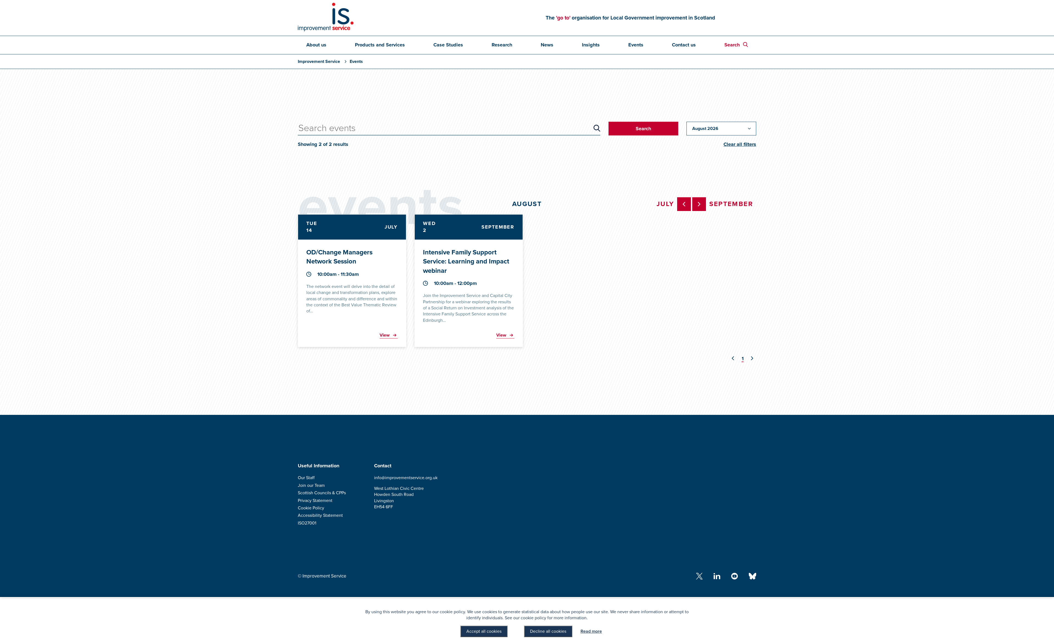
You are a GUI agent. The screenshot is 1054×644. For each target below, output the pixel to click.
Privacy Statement (315, 500)
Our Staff (306, 478)
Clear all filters (740, 144)
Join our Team (311, 485)
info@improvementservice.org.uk (406, 478)
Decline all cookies (548, 631)
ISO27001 (307, 523)
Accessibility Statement (320, 515)
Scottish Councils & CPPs (322, 493)
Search (732, 45)
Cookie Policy (311, 508)
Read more (591, 631)
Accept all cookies (483, 631)
